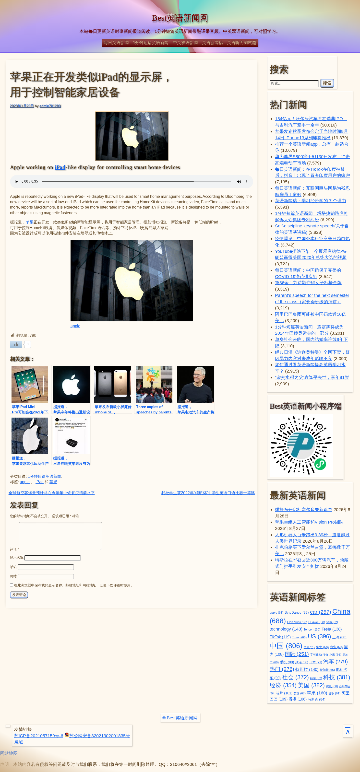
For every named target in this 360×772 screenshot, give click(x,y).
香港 (298, 699)
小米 (335, 654)
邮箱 (13, 567)
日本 (315, 662)
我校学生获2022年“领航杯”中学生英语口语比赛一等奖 (208, 493)
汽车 (335, 661)
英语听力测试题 (241, 42)
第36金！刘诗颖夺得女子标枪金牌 (308, 282)
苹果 (30, 222)
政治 (301, 662)
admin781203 (50, 106)
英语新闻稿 (212, 42)
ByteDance (297, 612)
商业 (336, 647)
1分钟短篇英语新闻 (150, 42)
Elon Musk (297, 622)
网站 (13, 576)
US (319, 636)
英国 (300, 693)
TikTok (280, 637)
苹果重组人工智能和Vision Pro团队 (309, 522)
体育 (309, 647)
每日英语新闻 (116, 42)
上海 (339, 637)
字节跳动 (319, 654)
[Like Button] (16, 344)
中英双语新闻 (185, 42)
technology (286, 629)
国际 (297, 654)
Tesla (332, 629)
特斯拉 (307, 669)
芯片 (284, 693)
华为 (322, 647)
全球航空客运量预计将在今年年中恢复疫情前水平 (52, 493)
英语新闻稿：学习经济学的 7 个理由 (310, 200)
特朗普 (327, 670)
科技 (336, 677)
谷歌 (334, 693)
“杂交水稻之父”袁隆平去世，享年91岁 (312, 377)
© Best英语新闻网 (180, 717)
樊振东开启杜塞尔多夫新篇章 (303, 509)
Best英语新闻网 (180, 17)
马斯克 (316, 699)
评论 (14, 549)
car (320, 612)
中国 (286, 646)
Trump (299, 637)
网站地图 (9, 753)
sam (332, 622)
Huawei (316, 622)
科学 (316, 678)
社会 (295, 677)
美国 (311, 685)
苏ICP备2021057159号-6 (38, 735)
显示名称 (17, 558)
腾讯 (332, 686)
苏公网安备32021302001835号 (99, 735)
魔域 (18, 742)
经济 (283, 685)
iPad (60, 167)
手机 (287, 662)
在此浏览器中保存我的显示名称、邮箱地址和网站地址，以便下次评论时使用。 (74, 585)
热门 (282, 669)
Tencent (312, 629)
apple (75, 326)
